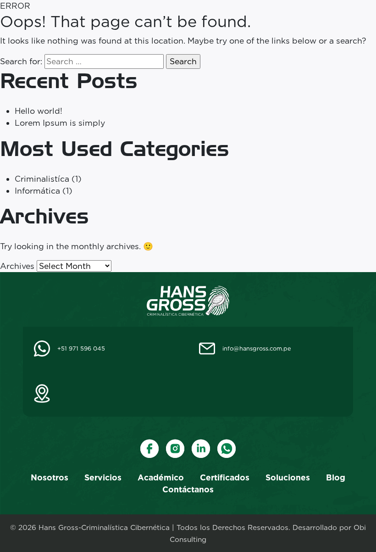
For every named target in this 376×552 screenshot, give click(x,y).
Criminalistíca (42, 179)
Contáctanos (188, 489)
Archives (17, 266)
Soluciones (287, 477)
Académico (161, 477)
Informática (37, 190)
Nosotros (49, 477)
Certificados (224, 477)
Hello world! (38, 111)
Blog (335, 477)
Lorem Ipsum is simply (60, 123)
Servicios (103, 477)
